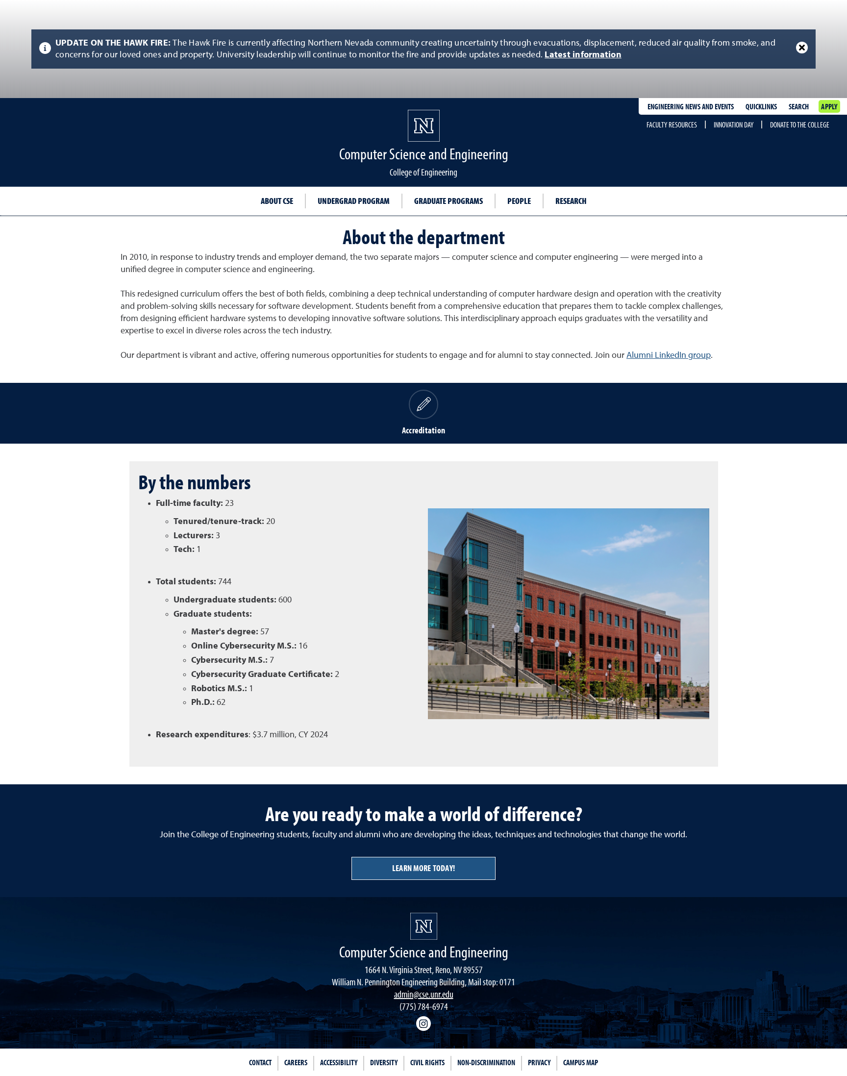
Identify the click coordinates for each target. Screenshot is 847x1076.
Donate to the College (799, 124)
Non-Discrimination (486, 1062)
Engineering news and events (691, 106)
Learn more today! (423, 868)
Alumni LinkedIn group (668, 355)
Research (571, 200)
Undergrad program (354, 200)
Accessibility (338, 1062)
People (519, 200)
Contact (260, 1062)
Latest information (583, 54)
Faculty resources (672, 124)
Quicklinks (761, 106)
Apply (829, 106)
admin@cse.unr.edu (423, 994)
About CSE (277, 200)
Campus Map (580, 1062)
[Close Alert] (802, 47)
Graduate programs (448, 200)
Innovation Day (733, 124)
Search (799, 106)
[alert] (423, 49)
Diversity (384, 1062)
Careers (295, 1062)
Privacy (539, 1062)
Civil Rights (427, 1062)
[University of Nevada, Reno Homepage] (423, 926)
